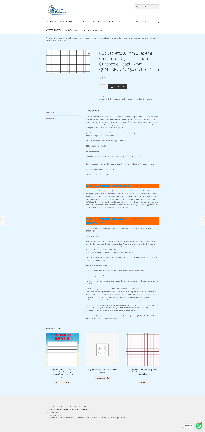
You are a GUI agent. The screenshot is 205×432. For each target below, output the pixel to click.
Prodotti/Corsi (84, 22)
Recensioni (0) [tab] (51, 118)
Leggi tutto (142, 382)
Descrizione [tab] (50, 112)
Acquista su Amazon (62, 382)
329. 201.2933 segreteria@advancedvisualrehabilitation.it (70, 409)
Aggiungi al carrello (117, 87)
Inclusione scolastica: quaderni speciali (66, 38)
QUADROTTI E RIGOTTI (102, 22)
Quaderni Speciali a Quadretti (89, 38)
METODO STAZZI (66, 22)
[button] (89, 53)
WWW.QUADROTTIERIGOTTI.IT (97, 174)
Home (50, 38)
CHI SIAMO (49, 22)
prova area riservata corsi (93, 30)
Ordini (119, 22)
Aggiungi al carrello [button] (102, 378)
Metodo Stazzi (110, 194)
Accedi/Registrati (71, 30)
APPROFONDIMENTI (53, 30)
